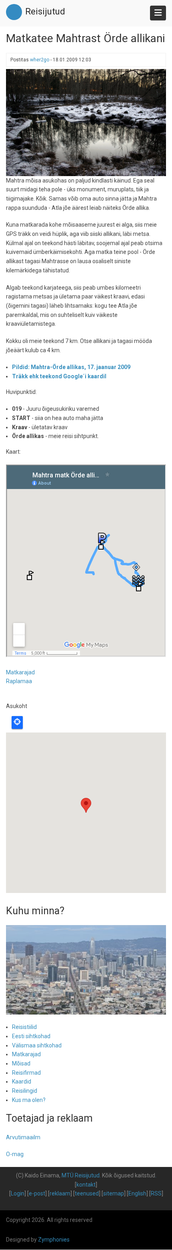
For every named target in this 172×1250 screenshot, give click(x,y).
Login (17, 1193)
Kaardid (21, 1081)
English (137, 1193)
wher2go (39, 60)
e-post (37, 1193)
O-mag (15, 1154)
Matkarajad (20, 672)
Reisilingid (24, 1091)
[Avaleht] (14, 11)
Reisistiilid (24, 1027)
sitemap (113, 1193)
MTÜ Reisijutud (81, 1175)
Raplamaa (19, 681)
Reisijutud (45, 11)
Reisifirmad (26, 1072)
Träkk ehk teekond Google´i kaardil (59, 376)
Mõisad (21, 1063)
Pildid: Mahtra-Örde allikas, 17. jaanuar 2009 (71, 367)
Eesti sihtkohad (31, 1036)
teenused (87, 1193)
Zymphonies (54, 1239)
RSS (156, 1193)
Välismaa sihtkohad (37, 1045)
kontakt (86, 1184)
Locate (17, 722)
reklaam (60, 1193)
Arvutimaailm (23, 1137)
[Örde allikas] (86, 122)
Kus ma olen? (29, 1100)
